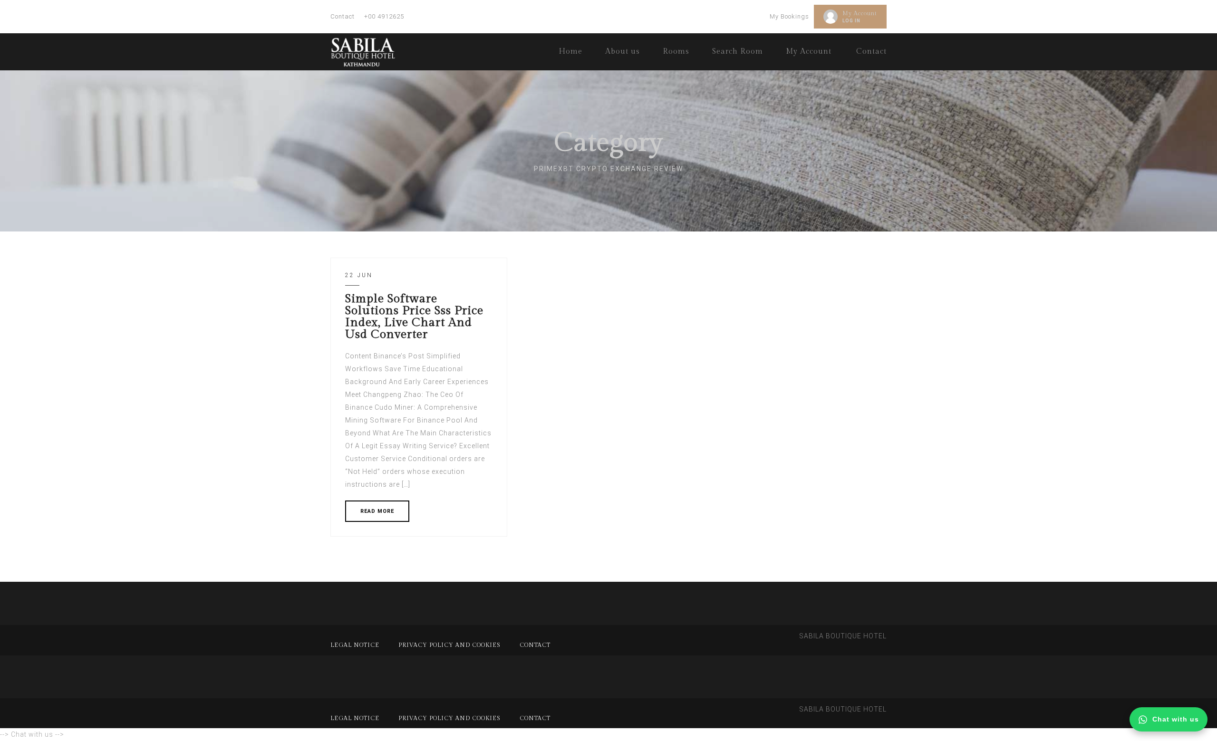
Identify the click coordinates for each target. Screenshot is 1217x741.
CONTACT (535, 645)
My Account (859, 13)
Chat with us (1175, 719)
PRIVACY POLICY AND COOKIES (449, 645)
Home (570, 51)
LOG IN (851, 20)
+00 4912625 (384, 16)
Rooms (676, 51)
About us (622, 51)
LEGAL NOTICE (354, 645)
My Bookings (789, 16)
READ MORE (377, 511)
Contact (342, 16)
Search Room (737, 51)
